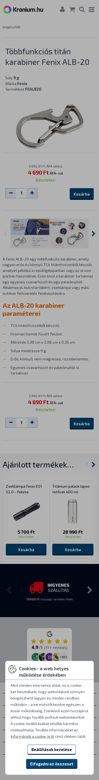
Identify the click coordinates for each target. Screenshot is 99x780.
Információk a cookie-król (32, 736)
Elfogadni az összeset (51, 763)
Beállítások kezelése (51, 749)
